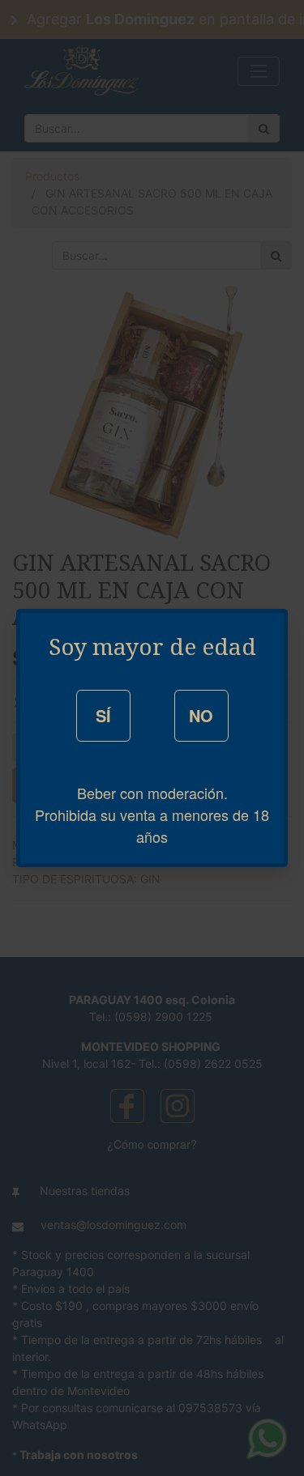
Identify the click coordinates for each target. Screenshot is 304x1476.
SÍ (103, 715)
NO (201, 715)
